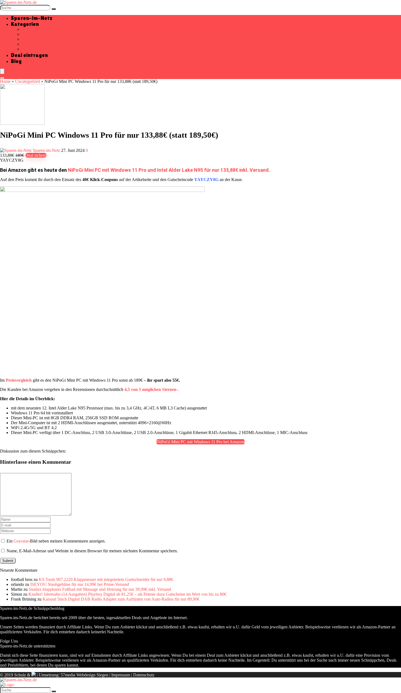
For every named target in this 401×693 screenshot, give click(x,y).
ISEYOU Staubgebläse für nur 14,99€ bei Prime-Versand (79, 584)
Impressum (120, 675)
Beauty (28, 34)
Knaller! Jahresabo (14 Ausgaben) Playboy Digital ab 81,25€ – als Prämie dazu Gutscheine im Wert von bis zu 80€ (127, 594)
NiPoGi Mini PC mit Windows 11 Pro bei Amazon (200, 441)
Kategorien (25, 24)
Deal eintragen (29, 55)
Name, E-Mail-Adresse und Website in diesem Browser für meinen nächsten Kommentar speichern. (92, 551)
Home (5, 81)
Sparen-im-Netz (31, 18)
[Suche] (54, 9)
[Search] (2, 78)
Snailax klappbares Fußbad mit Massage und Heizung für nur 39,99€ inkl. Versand (100, 589)
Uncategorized (27, 81)
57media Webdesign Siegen (84, 675)
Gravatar (21, 541)
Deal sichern (36, 155)
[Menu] (2, 71)
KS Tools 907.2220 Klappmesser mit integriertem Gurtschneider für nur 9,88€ (106, 579)
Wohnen (29, 49)
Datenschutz (143, 675)
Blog (16, 61)
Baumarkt (30, 29)
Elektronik (31, 39)
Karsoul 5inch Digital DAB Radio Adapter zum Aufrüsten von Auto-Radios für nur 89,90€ (121, 599)
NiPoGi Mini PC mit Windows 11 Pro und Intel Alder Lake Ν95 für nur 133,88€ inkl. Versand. (169, 170)
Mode (27, 44)
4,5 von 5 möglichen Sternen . (151, 389)
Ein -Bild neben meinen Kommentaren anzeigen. (56, 541)
